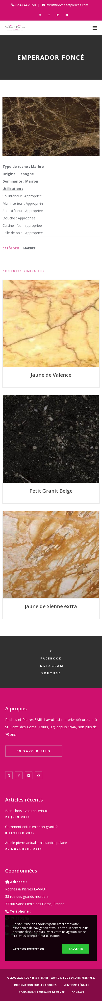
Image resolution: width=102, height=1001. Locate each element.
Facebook (50, 658)
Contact (78, 992)
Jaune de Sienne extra (51, 606)
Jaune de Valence (51, 375)
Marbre (29, 248)
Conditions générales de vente (42, 992)
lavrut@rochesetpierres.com (67, 5)
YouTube (51, 673)
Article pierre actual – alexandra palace (36, 842)
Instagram (51, 666)
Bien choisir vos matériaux (26, 810)
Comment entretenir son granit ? (31, 826)
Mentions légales (76, 985)
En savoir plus (34, 751)
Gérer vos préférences (28, 948)
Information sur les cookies (35, 985)
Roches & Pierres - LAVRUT (42, 977)
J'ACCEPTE (76, 948)
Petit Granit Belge (51, 490)
